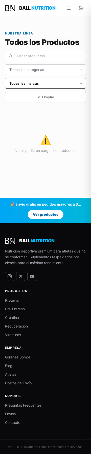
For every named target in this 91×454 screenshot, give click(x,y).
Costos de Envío (18, 383)
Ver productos (45, 214)
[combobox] (45, 56)
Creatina (12, 317)
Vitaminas (13, 335)
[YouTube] (31, 276)
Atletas (10, 374)
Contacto (12, 422)
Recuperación (16, 326)
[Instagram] (9, 276)
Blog (8, 366)
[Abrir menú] (69, 8)
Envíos (10, 414)
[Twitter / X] (20, 276)
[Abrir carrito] (81, 8)
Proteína (12, 300)
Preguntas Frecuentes (23, 405)
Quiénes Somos (18, 357)
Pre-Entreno (15, 309)
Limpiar (48, 97)
